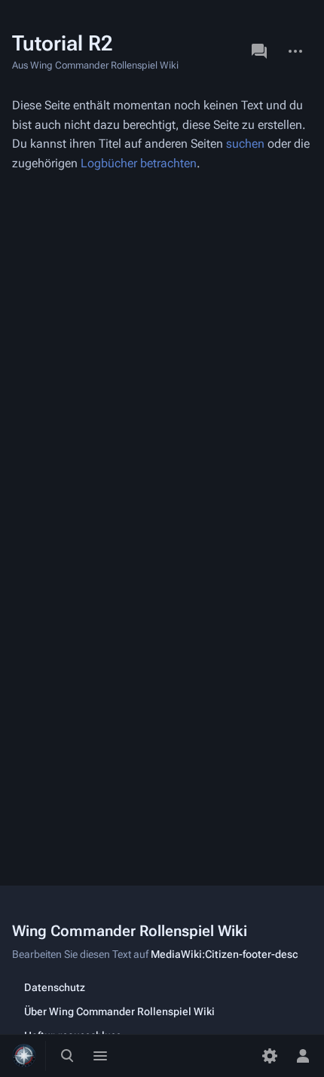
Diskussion (259, 51)
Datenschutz (54, 987)
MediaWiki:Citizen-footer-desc (224, 954)
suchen (245, 143)
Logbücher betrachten (139, 163)
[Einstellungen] (270, 1056)
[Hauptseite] (24, 1056)
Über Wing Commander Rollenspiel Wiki (119, 1011)
